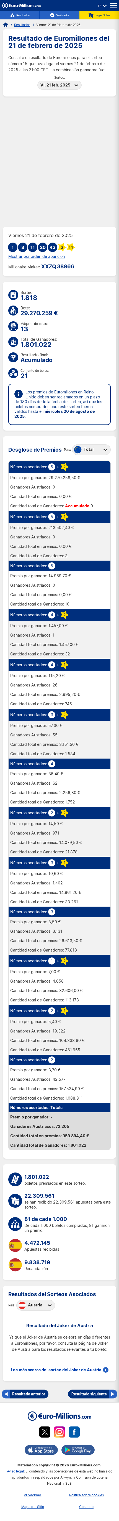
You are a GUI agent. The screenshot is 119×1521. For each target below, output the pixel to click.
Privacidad (32, 1495)
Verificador (62, 15)
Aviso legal (15, 1471)
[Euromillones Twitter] (45, 1433)
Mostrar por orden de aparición (36, 256)
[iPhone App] (41, 1451)
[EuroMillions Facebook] (74, 1433)
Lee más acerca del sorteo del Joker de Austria (56, 1369)
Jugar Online (102, 15)
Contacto (86, 1507)
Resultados (23, 15)
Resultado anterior (28, 1394)
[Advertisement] (59, 161)
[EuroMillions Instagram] (59, 1433)
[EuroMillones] (21, 6)
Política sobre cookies (86, 1495)
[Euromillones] (5, 24)
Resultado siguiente (89, 1394)
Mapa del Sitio (32, 1507)
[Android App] (78, 1451)
